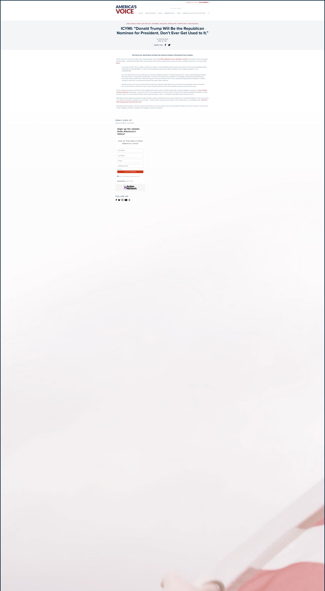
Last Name (121, 154)
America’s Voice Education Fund (194, 13)
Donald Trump (136, 23)
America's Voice (198, 2)
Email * (120, 159)
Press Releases (150, 13)
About (141, 13)
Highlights (163, 23)
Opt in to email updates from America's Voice (129, 176)
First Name (121, 149)
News (179, 13)
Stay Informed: (176, 8)
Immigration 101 (169, 13)
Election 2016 (146, 23)
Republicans (172, 23)
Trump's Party (182, 23)
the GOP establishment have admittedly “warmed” (173, 59)
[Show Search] (209, 13)
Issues (160, 13)
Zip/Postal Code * (123, 164)
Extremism (155, 23)
